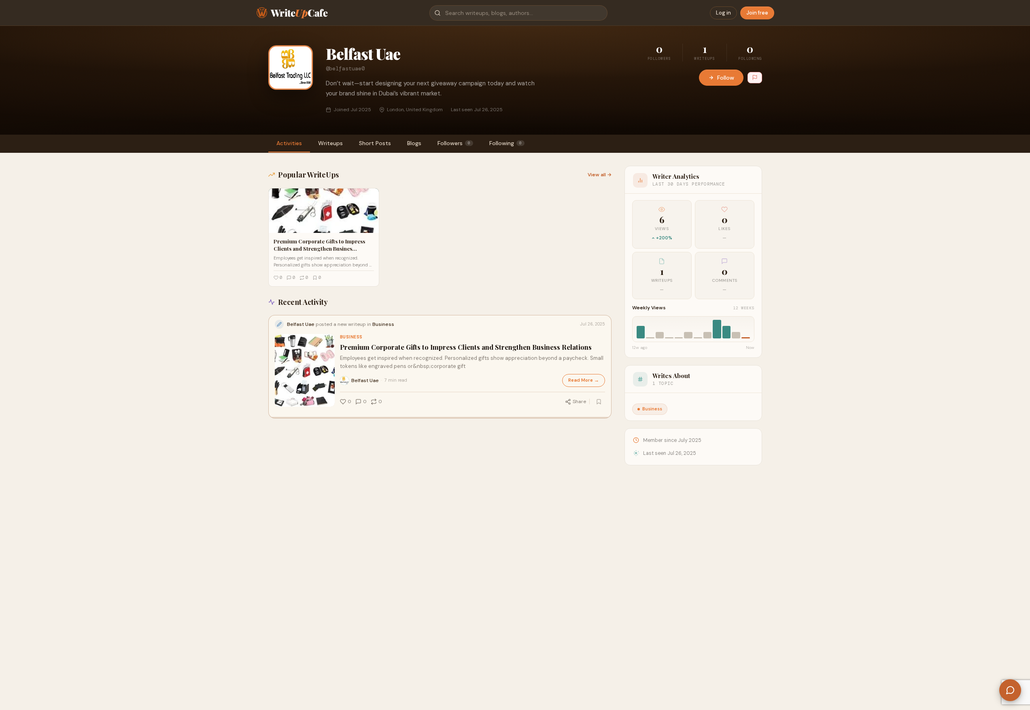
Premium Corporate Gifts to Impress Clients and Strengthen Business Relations (466, 347)
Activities (289, 143)
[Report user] (755, 77)
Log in (723, 12)
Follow (725, 77)
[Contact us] (1010, 690)
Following (505, 143)
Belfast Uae (365, 380)
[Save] (599, 401)
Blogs (414, 143)
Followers (453, 143)
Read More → (583, 380)
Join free (757, 12)
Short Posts (375, 143)
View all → (600, 174)
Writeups (330, 143)
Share (579, 401)
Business (351, 337)
